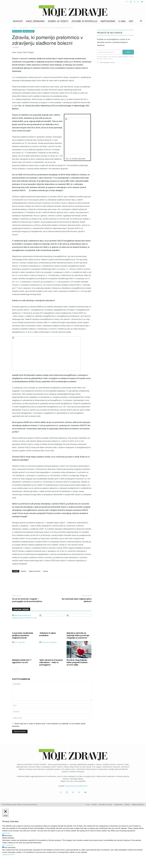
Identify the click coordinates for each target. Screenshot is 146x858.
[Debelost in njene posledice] (51, 622)
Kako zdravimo (35, 21)
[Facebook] (127, 1)
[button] (141, 21)
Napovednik (108, 21)
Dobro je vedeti (58, 21)
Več (131, 21)
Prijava (128, 52)
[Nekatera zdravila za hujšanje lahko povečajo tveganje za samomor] (79, 622)
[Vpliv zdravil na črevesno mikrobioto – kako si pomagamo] (51, 649)
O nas (121, 21)
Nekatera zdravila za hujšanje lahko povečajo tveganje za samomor (78, 635)
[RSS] (134, 1)
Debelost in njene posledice (47, 634)
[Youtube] (142, 1)
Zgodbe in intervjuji (84, 21)
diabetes (23, 571)
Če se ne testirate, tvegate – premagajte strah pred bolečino (27, 600)
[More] (72, 585)
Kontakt (94, 804)
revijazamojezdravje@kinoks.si (76, 786)
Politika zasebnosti (138, 804)
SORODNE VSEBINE (21, 609)
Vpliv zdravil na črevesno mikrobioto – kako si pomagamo (51, 662)
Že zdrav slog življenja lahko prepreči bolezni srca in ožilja (77, 662)
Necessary (8, 835)
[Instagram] (130, 1)
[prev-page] (13, 669)
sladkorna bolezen (34, 571)
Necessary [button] (6, 833)
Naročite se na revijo (105, 804)
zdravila (45, 571)
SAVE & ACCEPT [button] (8, 854)
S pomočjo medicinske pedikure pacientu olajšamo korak (22, 635)
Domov (14, 28)
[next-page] (17, 669)
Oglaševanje (118, 804)
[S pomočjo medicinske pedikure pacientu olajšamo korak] (24, 622)
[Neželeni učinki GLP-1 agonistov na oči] (24, 649)
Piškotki (127, 804)
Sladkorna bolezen (28, 31)
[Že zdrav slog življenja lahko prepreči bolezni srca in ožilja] (79, 649)
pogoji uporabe (123, 56)
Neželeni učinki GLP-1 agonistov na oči (21, 661)
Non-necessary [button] (8, 845)
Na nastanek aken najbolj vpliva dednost (76, 600)
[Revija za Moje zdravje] (73, 11)
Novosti (18, 21)
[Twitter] (138, 1)
